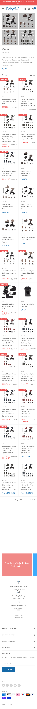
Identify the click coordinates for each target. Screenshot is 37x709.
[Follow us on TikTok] (19, 685)
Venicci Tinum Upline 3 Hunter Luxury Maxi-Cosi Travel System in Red (9, 342)
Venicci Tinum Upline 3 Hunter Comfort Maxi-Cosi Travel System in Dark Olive (28, 377)
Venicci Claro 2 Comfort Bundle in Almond (8, 240)
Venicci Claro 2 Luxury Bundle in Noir (26, 207)
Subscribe (8, 669)
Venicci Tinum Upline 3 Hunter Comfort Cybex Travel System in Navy (28, 486)
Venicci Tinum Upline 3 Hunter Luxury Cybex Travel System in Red (28, 413)
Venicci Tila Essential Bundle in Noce (28, 239)
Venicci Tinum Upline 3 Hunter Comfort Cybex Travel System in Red (28, 449)
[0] (33, 9)
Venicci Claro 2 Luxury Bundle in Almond (7, 207)
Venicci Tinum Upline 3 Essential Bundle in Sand (28, 273)
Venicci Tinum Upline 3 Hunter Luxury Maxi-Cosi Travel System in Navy (28, 342)
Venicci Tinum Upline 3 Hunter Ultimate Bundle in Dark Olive (28, 137)
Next (31, 500)
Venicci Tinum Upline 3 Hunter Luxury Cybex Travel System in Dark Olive (9, 138)
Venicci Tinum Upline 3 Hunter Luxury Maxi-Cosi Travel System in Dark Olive (28, 102)
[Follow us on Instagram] (7, 685)
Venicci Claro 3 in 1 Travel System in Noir (8, 306)
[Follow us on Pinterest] (11, 685)
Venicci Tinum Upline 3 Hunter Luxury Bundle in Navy (9, 173)
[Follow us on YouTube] (15, 685)
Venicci (4, 96)
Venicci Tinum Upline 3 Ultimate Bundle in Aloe (9, 273)
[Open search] (25, 9)
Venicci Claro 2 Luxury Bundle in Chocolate (26, 173)
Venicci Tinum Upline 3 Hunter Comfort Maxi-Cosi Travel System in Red (9, 377)
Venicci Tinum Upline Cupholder (28, 305)
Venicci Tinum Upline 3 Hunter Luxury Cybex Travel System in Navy (9, 449)
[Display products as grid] (31, 75)
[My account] (29, 9)
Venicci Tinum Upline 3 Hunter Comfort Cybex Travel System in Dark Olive (9, 486)
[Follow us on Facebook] (3, 685)
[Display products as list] (34, 75)
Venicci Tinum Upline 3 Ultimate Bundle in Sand (9, 101)
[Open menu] (3, 9)
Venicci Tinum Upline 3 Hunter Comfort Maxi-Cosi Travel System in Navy (9, 413)
